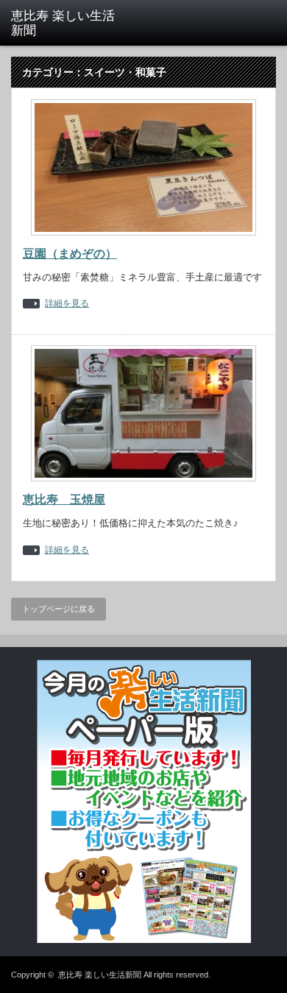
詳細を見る (67, 303)
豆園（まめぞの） (70, 253)
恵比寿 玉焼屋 (64, 499)
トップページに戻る (58, 608)
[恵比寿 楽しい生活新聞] (68, 24)
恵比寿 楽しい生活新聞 (99, 974)
